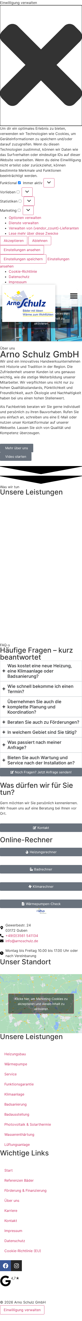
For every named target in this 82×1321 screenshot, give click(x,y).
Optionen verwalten (25, 217)
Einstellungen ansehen (22, 250)
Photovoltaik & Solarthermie (27, 1124)
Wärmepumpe (15, 1064)
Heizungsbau (15, 1054)
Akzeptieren (14, 240)
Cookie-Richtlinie (23, 271)
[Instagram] (16, 1265)
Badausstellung (16, 1114)
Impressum (18, 282)
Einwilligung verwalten (22, 1310)
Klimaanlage (14, 1094)
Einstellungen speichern (23, 259)
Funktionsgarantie (19, 1084)
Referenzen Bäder (19, 1180)
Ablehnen (39, 240)
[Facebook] (5, 1265)
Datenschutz (19, 276)
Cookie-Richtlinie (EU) (22, 1251)
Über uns (11, 1200)
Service (10, 1074)
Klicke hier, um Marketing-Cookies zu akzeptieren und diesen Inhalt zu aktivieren (41, 1004)
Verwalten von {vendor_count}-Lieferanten (44, 228)
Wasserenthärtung (19, 1134)
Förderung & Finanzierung (25, 1190)
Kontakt (10, 1220)
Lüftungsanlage (17, 1144)
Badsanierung (15, 1104)
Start (8, 1170)
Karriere (10, 1210)
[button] (41, 65)
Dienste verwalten (23, 223)
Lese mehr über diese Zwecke (33, 233)
